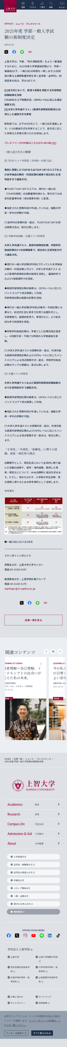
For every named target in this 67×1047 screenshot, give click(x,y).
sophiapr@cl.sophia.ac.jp (19, 588)
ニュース (20, 24)
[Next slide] (60, 651)
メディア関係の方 (22, 888)
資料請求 (18, 911)
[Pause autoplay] (53, 651)
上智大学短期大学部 (48, 956)
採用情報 (43, 1002)
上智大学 (15, 956)
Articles (8, 24)
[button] (47, 663)
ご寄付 (42, 7)
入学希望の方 (20, 856)
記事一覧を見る (33, 620)
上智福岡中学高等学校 (48, 979)
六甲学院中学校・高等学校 (48, 969)
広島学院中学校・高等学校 (20, 979)
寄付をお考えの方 (22, 903)
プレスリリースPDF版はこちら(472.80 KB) (27, 142)
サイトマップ (45, 996)
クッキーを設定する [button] (16, 1033)
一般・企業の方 (21, 895)
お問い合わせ (17, 996)
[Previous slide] (46, 651)
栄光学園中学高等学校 (20, 969)
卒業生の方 (19, 880)
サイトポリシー (18, 1002)
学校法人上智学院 (19, 949)
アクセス (32, 7)
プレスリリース (33, 24)
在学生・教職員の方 (23, 864)
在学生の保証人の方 (23, 872)
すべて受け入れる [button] (42, 1033)
